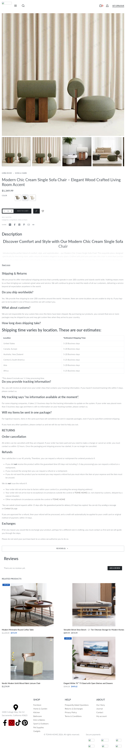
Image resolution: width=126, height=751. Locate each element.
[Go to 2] (46, 151)
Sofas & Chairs (21, 173)
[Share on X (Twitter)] (10, 225)
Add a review (115, 568)
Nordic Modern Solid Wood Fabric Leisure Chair (21, 683)
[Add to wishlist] (43, 211)
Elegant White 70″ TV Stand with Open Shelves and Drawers (88, 683)
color (4, 195)
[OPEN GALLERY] (63, 74)
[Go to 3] (76, 151)
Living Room (7, 173)
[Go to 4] (107, 151)
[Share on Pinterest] (24, 225)
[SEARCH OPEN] (23, 5)
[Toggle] (6, 265)
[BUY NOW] (36, 211)
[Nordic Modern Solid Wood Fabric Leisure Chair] (32, 658)
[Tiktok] (18, 723)
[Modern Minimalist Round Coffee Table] (32, 604)
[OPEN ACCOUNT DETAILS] (107, 5)
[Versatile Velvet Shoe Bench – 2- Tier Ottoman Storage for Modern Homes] (93, 604)
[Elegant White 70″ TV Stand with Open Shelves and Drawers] (93, 658)
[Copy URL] (33, 225)
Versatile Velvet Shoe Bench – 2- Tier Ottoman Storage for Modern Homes (94, 630)
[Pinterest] (25, 723)
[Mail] (29, 225)
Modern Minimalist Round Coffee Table (18, 630)
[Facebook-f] (5, 723)
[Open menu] (15, 6)
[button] (63, 548)
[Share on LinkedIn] (19, 225)
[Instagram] (11, 723)
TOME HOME (81, 493)
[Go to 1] (16, 151)
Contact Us (8, 509)
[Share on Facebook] (15, 225)
